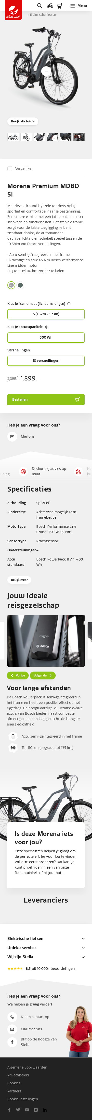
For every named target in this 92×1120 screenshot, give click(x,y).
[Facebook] (9, 1110)
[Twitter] (18, 1110)
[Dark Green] (20, 285)
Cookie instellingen (22, 1099)
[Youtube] (27, 1110)
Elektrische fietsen (43, 14)
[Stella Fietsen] (13, 10)
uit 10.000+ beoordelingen (53, 969)
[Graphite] (11, 285)
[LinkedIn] (45, 1110)
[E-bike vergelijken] (50, 6)
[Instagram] (36, 1110)
